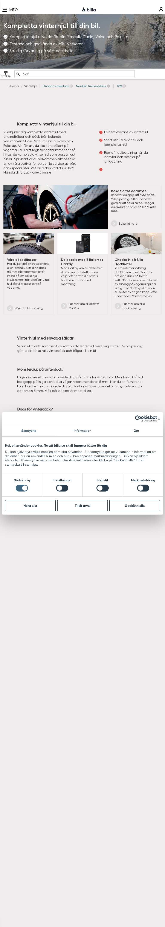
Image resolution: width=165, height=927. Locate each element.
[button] (58, 86)
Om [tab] (136, 430)
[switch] (62, 488)
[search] (74, 74)
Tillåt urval (82, 505)
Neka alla (30, 505)
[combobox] (74, 74)
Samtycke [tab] (28, 430)
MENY (13, 9)
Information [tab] (82, 430)
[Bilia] (89, 9)
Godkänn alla (135, 505)
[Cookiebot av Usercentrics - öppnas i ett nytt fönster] (141, 418)
